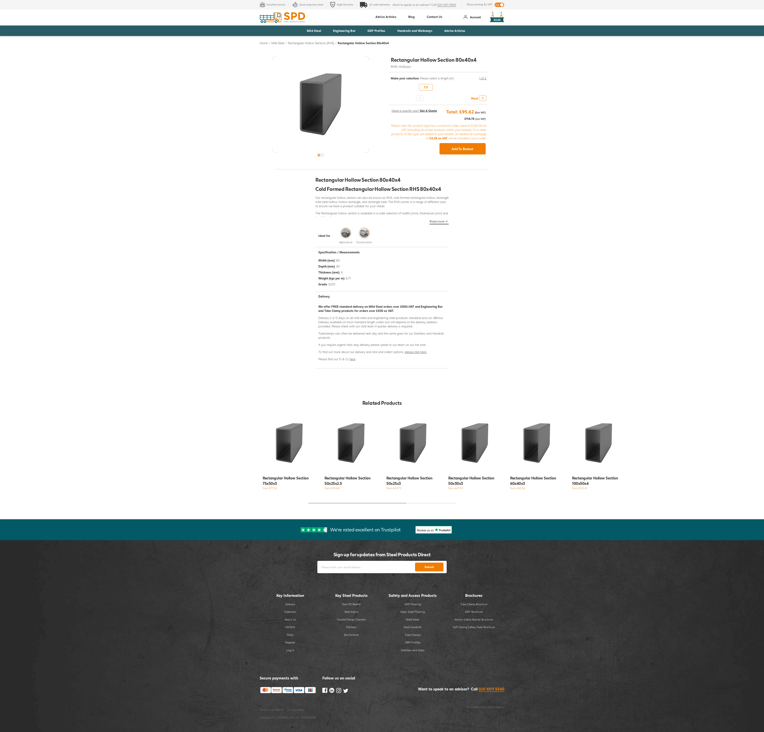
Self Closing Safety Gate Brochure (474, 627)
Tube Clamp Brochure (473, 604)
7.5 (426, 87)
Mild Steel (314, 30)
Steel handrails (412, 627)
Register (290, 642)
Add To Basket (462, 149)
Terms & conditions (271, 709)
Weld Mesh (413, 619)
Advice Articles (454, 30)
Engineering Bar (344, 30)
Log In (290, 650)
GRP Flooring (412, 604)
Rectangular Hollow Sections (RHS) (311, 43)
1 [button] (319, 155)
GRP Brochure (474, 611)
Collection (290, 611)
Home (264, 43)
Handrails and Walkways (414, 30)
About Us (290, 619)
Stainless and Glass (412, 650)
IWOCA (290, 627)
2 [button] (322, 155)
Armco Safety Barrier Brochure (474, 619)
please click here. (416, 352)
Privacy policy (295, 709)
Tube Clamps (413, 634)
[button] (478, 98)
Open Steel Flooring (412, 611)
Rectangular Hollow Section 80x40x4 (363, 43)
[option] (321, 104)
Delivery (290, 604)
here (352, 359)
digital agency (495, 707)
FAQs (290, 634)
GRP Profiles (376, 30)
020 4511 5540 (446, 4)
